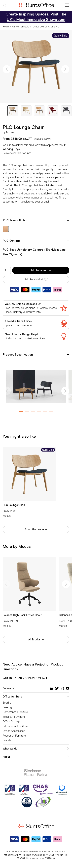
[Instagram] (62, 688)
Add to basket (39, 270)
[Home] (35, 5)
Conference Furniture (15, 712)
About (6, 756)
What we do (10, 748)
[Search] (4, 5)
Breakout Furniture (14, 716)
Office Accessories (14, 731)
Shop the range (34, 529)
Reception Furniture (14, 735)
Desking (7, 707)
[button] (7, 69)
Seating (7, 702)
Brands (7, 740)
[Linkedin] (51, 688)
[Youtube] (67, 688)
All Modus (34, 639)
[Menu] (67, 5)
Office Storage (11, 721)
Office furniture (12, 696)
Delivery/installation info (17, 153)
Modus (10, 132)
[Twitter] (57, 688)
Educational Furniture (15, 726)
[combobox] (4, 5)
